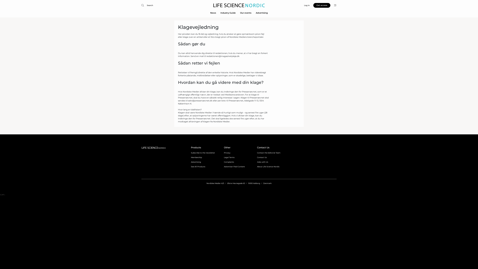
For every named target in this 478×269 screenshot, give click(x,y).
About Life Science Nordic (268, 167)
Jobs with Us (262, 162)
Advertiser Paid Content (234, 167)
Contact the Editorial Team (268, 153)
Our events (245, 13)
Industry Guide (228, 13)
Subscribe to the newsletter (203, 153)
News (213, 13)
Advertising (262, 13)
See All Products (198, 167)
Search (150, 5)
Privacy (227, 153)
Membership (196, 157)
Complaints (229, 162)
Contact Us (262, 157)
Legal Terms (229, 157)
